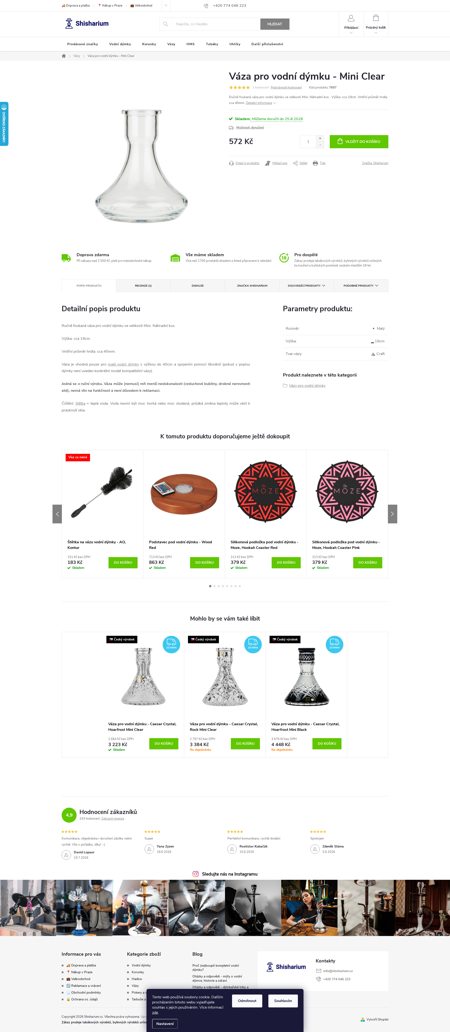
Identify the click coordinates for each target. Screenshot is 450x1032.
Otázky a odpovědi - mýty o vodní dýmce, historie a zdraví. (217, 978)
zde (155, 1012)
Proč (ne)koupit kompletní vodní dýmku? (215, 967)
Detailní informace (259, 103)
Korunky (138, 972)
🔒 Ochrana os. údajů (82, 999)
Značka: (375, 163)
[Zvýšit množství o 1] (320, 138)
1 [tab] (210, 586)
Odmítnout (247, 1000)
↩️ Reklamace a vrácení (83, 986)
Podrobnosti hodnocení (286, 87)
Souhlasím (283, 1000)
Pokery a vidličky (144, 993)
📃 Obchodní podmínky (83, 992)
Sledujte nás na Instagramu (230, 874)
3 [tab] (219, 586)
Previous (57, 514)
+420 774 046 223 (336, 979)
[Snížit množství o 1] (320, 145)
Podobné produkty (358, 286)
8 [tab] (240, 586)
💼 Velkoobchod (141, 6)
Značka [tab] (252, 286)
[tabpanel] (102, 514)
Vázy (135, 986)
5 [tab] (227, 586)
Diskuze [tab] (198, 286)
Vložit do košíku (362, 141)
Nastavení (165, 1023)
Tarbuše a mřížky (144, 999)
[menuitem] (83, 44)
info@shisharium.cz (338, 971)
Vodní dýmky (141, 965)
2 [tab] (214, 586)
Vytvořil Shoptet (377, 1019)
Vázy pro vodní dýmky (307, 385)
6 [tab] (231, 586)
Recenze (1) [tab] (143, 286)
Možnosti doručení (250, 127)
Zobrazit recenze (112, 819)
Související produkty (304, 286)
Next (392, 514)
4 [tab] (223, 586)
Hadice (137, 979)
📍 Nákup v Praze (110, 6)
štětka (80, 403)
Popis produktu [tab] (89, 286)
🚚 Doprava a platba (76, 6)
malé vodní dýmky (123, 364)
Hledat (274, 24)
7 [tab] (235, 586)
